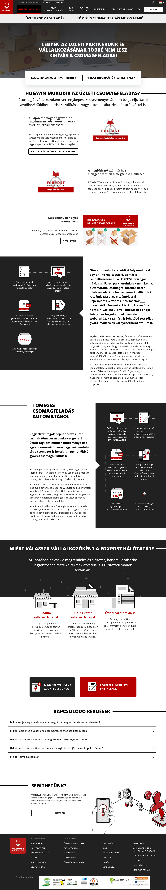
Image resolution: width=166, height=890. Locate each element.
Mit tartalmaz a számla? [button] (24, 756)
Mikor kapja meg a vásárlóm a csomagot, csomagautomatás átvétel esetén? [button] (55, 722)
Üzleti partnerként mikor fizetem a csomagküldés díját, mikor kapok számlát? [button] (56, 748)
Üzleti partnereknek (55, 2)
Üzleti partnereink (111, 853)
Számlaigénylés (38, 867)
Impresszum (138, 843)
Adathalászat (109, 867)
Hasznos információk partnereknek (110, 77)
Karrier (136, 860)
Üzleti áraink (100, 9)
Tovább (60, 813)
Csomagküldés (37, 843)
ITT (142, 301)
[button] (160, 2)
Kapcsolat (107, 857)
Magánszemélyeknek (30, 2)
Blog (105, 848)
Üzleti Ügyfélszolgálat (122, 9)
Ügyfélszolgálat (39, 862)
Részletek (69, 241)
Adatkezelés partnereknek (145, 856)
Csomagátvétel (38, 848)
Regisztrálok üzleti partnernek (53, 77)
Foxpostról (108, 843)
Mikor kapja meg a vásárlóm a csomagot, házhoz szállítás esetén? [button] (49, 730)
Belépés (153, 9)
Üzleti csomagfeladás (28, 9)
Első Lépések (71, 9)
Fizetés (106, 862)
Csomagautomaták (40, 853)
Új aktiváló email (140, 865)
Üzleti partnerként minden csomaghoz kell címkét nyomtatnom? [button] (48, 739)
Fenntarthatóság (141, 870)
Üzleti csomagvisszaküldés (53, 9)
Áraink (34, 857)
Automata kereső (84, 9)
